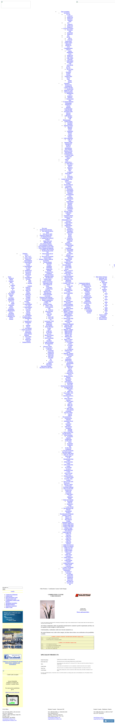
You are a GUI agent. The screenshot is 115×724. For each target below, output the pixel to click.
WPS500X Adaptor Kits (49, 268)
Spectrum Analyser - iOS (68, 396)
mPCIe (68, 37)
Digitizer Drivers (26, 342)
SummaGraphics (26, 317)
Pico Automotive (67, 416)
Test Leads (47, 290)
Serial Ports (70, 32)
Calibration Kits (70, 445)
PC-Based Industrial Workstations (68, 102)
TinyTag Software (68, 184)
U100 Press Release (68, 276)
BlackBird (49, 340)
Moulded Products (10, 604)
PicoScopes (67, 483)
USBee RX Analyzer (68, 542)
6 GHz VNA (68, 440)
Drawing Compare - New (88, 288)
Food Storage (70, 198)
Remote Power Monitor (70, 235)
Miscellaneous (47, 293)
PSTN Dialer (70, 249)
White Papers (68, 360)
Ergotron (28, 338)
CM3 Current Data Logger (68, 465)
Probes (68, 214)
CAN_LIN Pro (50, 319)
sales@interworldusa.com (9, 719)
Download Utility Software (68, 112)
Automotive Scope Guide (68, 421)
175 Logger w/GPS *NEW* (70, 346)
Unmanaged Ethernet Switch (70, 133)
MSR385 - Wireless (68, 353)
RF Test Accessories (68, 450)
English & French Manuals (68, 376)
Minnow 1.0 (68, 516)
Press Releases (68, 152)
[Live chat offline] (109, 720)
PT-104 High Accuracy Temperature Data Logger (68, 469)
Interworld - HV (103, 278)
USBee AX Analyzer (68, 534)
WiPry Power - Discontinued (70, 409)
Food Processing (70, 196)
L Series (106, 301)
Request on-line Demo (87, 303)
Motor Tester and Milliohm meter (47, 241)
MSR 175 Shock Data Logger (68, 340)
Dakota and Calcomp (28, 340)
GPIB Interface (68, 115)
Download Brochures (87, 306)
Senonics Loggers (66, 515)
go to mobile (12, 302)
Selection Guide (68, 142)
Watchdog (68, 72)
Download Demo (87, 297)
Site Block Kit (49, 277)
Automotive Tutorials (68, 424)
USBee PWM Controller (68, 565)
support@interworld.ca (99, 719)
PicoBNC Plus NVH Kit (47, 249)
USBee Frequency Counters (68, 558)
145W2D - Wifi (68, 325)
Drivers (28, 326)
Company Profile (68, 262)
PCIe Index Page (70, 30)
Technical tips (68, 490)
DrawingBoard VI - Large (28, 307)
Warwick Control (47, 346)
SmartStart (70, 122)
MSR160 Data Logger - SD (68, 334)
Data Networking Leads (12, 597)
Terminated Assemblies (11, 603)
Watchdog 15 (70, 229)
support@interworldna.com (54, 719)
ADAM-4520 (69, 89)
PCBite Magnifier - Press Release (68, 530)
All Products (13, 284)
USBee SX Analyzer (68, 544)
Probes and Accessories (68, 492)
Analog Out (70, 17)
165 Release (70, 383)
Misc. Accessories (70, 253)
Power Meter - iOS (68, 393)
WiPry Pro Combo (70, 406)
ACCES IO (67, 13)
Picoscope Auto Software (46, 297)
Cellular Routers (68, 121)
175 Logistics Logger (70, 343)
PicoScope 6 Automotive (47, 298)
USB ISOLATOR (70, 64)
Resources (68, 263)
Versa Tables (29, 281)
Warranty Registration (11, 308)
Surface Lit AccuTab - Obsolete (28, 296)
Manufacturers (11, 310)
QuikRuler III (28, 270)
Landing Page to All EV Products (48, 238)
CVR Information (104, 286)
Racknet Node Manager (69, 257)
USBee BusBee (68, 550)
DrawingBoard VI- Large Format (28, 263)
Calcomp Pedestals (28, 313)
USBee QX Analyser (68, 540)
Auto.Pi (67, 159)
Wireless (68, 75)
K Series (106, 298)
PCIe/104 (70, 39)
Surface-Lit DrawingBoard (28, 260)
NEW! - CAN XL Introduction (68, 271)
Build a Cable (9, 607)
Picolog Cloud (69, 477)
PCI (68, 23)
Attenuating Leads (47, 283)
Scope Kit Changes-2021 (46, 235)
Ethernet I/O (68, 45)
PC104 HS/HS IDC (68, 305)
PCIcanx (68, 300)
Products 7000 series (68, 526)
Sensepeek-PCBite (66, 522)
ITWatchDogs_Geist (67, 219)
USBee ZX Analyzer (68, 546)
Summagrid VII (28, 323)
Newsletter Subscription (11, 298)
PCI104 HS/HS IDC (49, 344)
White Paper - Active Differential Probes (69, 496)
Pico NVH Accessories (47, 256)
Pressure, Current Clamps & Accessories (46, 260)
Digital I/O (70, 18)
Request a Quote (68, 151)
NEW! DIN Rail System (49, 327)
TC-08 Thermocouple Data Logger (68, 459)
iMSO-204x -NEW (70, 389)
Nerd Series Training (46, 366)
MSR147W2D (68, 332)
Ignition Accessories (47, 281)
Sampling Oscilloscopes (68, 438)
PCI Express (49, 325)
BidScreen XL (87, 286)
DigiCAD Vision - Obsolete (28, 292)
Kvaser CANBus (47, 304)
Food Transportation (69, 200)
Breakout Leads (47, 291)
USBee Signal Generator (68, 555)
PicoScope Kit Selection (46, 229)
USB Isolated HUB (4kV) (70, 61)
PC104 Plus (49, 332)
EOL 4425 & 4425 (47, 234)
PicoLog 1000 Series (68, 453)
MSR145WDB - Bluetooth (68, 327)
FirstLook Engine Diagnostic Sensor (49, 275)
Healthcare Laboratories (70, 207)
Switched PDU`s (70, 165)
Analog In (69, 15)
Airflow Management (68, 243)
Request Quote (103, 319)
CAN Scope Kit (50, 361)
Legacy (68, 66)
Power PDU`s (68, 162)
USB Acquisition (68, 91)
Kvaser (67, 269)
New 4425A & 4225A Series (47, 231)
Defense (70, 204)
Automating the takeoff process (89, 311)
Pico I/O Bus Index (70, 70)
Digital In (70, 97)
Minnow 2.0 (68, 518)
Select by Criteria (68, 484)
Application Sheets (68, 215)
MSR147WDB (68, 331)
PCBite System (68, 528)
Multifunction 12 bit (70, 94)
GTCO (26, 255)
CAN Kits (49, 349)
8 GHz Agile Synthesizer (68, 448)
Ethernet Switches (68, 125)
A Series (106, 293)
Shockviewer (70, 366)
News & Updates (68, 412)
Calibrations (68, 212)
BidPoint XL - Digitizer (87, 291)
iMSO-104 (70, 391)
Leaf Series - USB (49, 321)
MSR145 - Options (68, 329)
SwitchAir (69, 176)
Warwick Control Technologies (67, 569)
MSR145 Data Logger (68, 321)
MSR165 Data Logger (68, 337)
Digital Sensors (68, 225)
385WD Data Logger (70, 355)
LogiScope (68, 394)
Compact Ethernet (70, 136)
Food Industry (69, 190)
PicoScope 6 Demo (70, 504)
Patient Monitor (70, 81)
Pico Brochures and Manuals (68, 509)
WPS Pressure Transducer (68, 427)
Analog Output (68, 42)
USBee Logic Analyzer (68, 552)
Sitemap (11, 319)
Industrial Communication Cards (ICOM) (68, 109)
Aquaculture (70, 191)
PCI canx (49, 333)
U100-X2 (50, 310)
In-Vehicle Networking (49, 364)
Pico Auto (44, 228)
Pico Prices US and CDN (46, 367)
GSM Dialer (70, 250)
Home (9, 276)
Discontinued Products (68, 511)
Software (68, 114)
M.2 (68, 35)
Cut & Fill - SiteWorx (87, 293)
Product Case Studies (68, 157)
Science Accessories (27, 329)
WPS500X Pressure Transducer (49, 265)
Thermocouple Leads (11, 598)
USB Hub (69, 59)
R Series (106, 307)
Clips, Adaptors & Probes (47, 285)
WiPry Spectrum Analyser (68, 399)
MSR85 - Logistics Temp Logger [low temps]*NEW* (68, 313)
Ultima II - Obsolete (28, 288)
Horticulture (70, 189)
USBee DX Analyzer (68, 537)
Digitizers (25, 253)
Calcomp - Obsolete (29, 284)
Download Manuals (87, 299)
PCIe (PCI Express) (68, 28)
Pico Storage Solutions (46, 243)
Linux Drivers (69, 506)
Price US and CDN (68, 432)
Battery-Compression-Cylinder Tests (47, 300)
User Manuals (28, 277)
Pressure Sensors (47, 262)
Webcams (68, 224)
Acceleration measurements (69, 362)
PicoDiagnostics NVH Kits (47, 251)
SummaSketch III (28, 319)
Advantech (66, 83)
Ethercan (49, 336)
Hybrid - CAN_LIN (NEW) (49, 314)
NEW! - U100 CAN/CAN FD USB (49, 307)
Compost (70, 210)
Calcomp (26, 301)
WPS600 (70, 431)
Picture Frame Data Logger (68, 319)
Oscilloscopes (68, 485)
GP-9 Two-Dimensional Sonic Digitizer (28, 332)
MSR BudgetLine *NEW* (68, 316)
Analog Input (68, 41)
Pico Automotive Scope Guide (46, 246)
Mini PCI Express (49, 335)
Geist (66, 160)
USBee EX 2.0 (68, 549)
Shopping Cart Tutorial (11, 317)
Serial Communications (68, 47)
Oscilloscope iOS (68, 387)
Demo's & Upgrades (68, 499)
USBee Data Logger (68, 563)
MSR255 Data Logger (68, 351)
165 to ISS (70, 384)
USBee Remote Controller (68, 561)
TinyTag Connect (68, 211)
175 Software (70, 349)
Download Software (70, 502)
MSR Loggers (66, 310)
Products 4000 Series (68, 523)
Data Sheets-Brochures (68, 379)
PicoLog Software (68, 476)
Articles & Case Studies (68, 217)
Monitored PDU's (70, 168)
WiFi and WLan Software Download (70, 369)
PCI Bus (70, 117)
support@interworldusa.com (10, 720)
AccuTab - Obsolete (28, 299)
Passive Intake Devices (69, 245)
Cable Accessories (49, 342)
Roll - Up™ (28, 256)
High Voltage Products (101, 276)
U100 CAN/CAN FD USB (68, 274)
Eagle (49, 329)
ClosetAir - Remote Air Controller (70, 239)
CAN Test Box (47, 280)
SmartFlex (69, 124)
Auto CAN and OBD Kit (50, 358)
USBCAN (49, 331)
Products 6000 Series (68, 525)
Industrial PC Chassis (68, 105)
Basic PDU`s (70, 163)
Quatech (13, 292)
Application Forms (11, 305)
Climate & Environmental (70, 193)
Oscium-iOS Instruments (67, 386)
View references (103, 317)
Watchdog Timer (69, 20)
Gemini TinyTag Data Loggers (66, 179)
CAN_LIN (50, 317)
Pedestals (28, 279)
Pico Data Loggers (66, 452)
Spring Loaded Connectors (103, 315)
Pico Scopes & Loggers (13, 289)
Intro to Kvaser (49, 311)
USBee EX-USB (68, 547)
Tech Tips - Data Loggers (68, 479)
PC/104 (68, 14)
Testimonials (11, 314)
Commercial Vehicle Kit (51, 354)
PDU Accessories (70, 171)
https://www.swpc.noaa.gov (12, 692)
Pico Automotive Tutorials (46, 245)
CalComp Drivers (28, 310)
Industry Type (68, 187)
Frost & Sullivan (70, 414)
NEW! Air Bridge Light (49, 338)
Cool (68, 174)
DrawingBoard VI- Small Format (28, 268)
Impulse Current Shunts (103, 280)
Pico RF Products (66, 433)
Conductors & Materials (11, 594)
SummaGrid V (28, 321)
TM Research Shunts (104, 289)
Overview (68, 221)
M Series (106, 304)
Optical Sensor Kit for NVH (47, 254)
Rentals (11, 295)
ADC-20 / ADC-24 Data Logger (68, 455)
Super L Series (28, 257)
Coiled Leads (9, 596)
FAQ (11, 296)
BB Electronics (67, 120)
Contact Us (11, 300)
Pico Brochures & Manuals (66, 514)
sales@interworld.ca (99, 717)
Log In (12, 591)
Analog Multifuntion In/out (70, 52)
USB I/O (68, 49)
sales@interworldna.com (54, 717)
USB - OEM (70, 58)
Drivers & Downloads (28, 274)
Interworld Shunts (104, 283)
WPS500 (70, 429)
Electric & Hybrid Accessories (47, 295)
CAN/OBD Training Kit (51, 351)
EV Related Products (46, 236)
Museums (70, 205)
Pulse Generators (68, 435)
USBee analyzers (67, 532)
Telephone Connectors (11, 606)
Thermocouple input (70, 99)
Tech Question (68, 149)
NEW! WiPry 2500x (70, 402)
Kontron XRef (68, 76)
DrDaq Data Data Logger (68, 462)
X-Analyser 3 (49, 348)
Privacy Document (11, 312)
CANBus (46, 302)
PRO (70, 287)
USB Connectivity (68, 138)
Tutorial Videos (47, 257)
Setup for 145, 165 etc (69, 374)
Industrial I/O (68, 144)
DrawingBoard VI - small (28, 305)
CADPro (28, 302)
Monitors (68, 227)
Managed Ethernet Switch (70, 128)
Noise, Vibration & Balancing (46, 248)
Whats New (11, 293)
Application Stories (68, 308)
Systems (68, 73)
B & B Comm (69, 155)
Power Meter (68, 173)
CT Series (106, 312)
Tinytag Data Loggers (68, 182)
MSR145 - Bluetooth (68, 324)
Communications (68, 153)
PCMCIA (68, 145)
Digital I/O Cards (68, 90)
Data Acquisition (65, 11)
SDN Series (106, 309)
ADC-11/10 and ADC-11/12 (68, 473)
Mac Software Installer (68, 520)
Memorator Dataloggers (49, 323)
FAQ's (28, 276)
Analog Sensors (68, 222)
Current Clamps (47, 279)
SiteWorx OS (87, 295)
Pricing (68, 77)
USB (70, 118)
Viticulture (70, 203)
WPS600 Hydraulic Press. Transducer (49, 272)
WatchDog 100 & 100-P (70, 231)
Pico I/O (68, 68)
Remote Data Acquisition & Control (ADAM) (68, 86)
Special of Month (11, 279)
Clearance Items (11, 281)
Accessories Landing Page (49, 288)
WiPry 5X (69, 404)
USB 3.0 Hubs (70, 140)
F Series (106, 295)
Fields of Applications (68, 358)
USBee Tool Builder (68, 567)
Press (68, 79)
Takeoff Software (86, 284)
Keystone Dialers (67, 265)
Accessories (28, 272)
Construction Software (84, 283)
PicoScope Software (68, 487)
